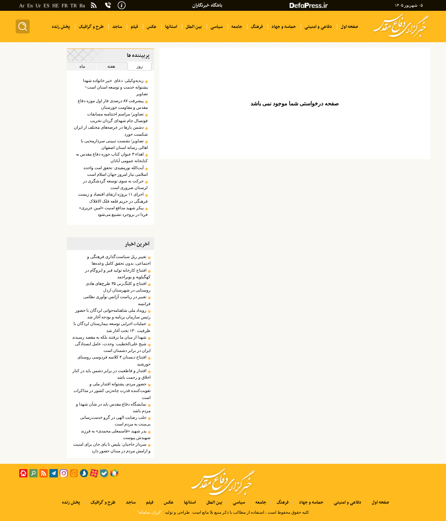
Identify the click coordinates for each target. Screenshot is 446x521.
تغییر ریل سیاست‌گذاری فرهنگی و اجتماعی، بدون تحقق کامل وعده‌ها (118, 260)
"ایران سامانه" (149, 512)
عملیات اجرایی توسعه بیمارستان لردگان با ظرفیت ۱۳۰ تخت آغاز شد (112, 327)
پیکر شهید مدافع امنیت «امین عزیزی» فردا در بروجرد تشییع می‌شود (113, 211)
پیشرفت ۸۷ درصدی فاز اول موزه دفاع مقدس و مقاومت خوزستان (112, 104)
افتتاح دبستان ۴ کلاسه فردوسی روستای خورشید (113, 360)
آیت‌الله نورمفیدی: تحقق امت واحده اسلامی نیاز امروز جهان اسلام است (115, 171)
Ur (38, 5)
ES (46, 5)
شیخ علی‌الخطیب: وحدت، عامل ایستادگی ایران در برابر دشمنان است (112, 347)
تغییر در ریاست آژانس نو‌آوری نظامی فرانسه (116, 300)
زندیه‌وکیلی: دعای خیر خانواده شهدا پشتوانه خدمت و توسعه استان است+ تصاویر (115, 87)
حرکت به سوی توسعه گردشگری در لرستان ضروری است (115, 184)
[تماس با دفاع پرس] (108, 5)
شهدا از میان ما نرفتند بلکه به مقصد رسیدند (109, 337)
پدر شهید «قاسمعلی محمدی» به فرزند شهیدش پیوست (115, 434)
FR (65, 5)
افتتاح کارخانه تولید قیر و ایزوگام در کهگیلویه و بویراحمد (117, 273)
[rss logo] (93, 6)
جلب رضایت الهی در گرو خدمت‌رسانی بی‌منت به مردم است (115, 420)
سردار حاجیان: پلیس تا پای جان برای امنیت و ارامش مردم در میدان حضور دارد (111, 447)
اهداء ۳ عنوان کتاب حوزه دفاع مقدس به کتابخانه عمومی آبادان (111, 157)
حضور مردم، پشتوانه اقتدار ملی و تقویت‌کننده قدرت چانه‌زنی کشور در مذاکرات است (112, 391)
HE (55, 5)
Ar (21, 5)
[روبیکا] (114, 473)
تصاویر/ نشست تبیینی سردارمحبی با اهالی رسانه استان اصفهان (114, 144)
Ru (82, 5)
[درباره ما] (121, 4)
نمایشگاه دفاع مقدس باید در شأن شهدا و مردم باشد (113, 407)
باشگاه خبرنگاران (207, 5)
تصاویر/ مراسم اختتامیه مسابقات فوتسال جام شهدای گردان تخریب (117, 117)
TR (73, 5)
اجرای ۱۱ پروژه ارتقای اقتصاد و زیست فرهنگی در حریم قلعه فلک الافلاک (112, 197)
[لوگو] (401, 37)
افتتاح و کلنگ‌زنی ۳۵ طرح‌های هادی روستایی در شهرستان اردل (118, 287)
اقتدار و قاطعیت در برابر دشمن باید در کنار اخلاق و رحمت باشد (111, 374)
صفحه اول (380, 502)
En (30, 5)
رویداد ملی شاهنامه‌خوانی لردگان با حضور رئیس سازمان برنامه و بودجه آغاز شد (112, 313)
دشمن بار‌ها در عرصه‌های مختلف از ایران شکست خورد (110, 130)
